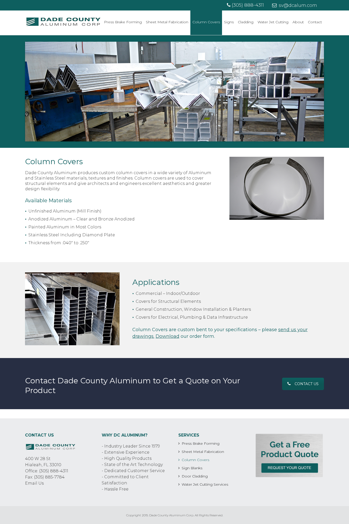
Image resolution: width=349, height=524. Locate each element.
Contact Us (307, 384)
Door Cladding (195, 476)
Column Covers (206, 22)
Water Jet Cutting (273, 22)
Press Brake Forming (123, 22)
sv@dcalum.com (297, 5)
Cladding (245, 22)
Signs (229, 22)
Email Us (34, 483)
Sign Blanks (192, 468)
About (298, 22)
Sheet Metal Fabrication (167, 22)
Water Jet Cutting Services (205, 484)
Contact (315, 22)
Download (167, 336)
